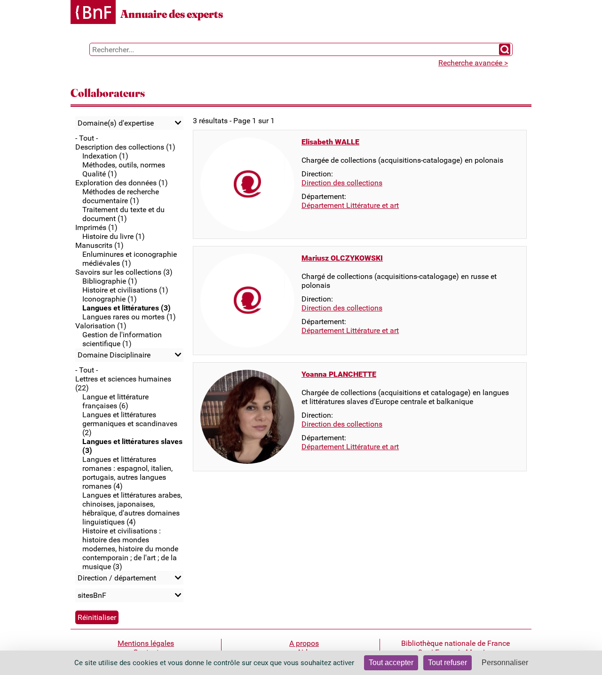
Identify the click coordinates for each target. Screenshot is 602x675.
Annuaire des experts (171, 14)
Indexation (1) (105, 155)
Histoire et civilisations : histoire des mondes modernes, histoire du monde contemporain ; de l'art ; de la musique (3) (130, 548)
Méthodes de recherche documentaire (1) (120, 196)
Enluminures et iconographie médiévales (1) (129, 259)
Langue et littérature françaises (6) (115, 401)
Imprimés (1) (96, 227)
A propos (304, 643)
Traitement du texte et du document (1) (123, 214)
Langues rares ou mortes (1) (129, 316)
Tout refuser (447, 663)
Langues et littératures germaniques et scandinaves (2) (129, 423)
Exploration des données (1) (121, 182)
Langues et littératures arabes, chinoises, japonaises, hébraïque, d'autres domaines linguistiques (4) (132, 508)
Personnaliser (505, 663)
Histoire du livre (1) (113, 236)
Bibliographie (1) (109, 281)
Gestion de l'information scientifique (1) (122, 339)
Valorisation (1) (101, 325)
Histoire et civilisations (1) (125, 290)
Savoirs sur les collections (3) (124, 272)
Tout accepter (391, 663)
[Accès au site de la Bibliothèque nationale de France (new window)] (93, 13)
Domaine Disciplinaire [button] (114, 354)
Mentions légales (146, 643)
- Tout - (86, 138)
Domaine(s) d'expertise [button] (116, 123)
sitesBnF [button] (92, 595)
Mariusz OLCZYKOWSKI (342, 258)
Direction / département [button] (117, 577)
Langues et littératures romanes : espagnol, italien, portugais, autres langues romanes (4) (127, 473)
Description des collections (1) (125, 147)
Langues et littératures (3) (126, 307)
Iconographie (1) (109, 298)
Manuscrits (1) (99, 245)
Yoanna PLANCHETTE (338, 374)
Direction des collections (341, 182)
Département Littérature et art (350, 205)
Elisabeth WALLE (330, 141)
